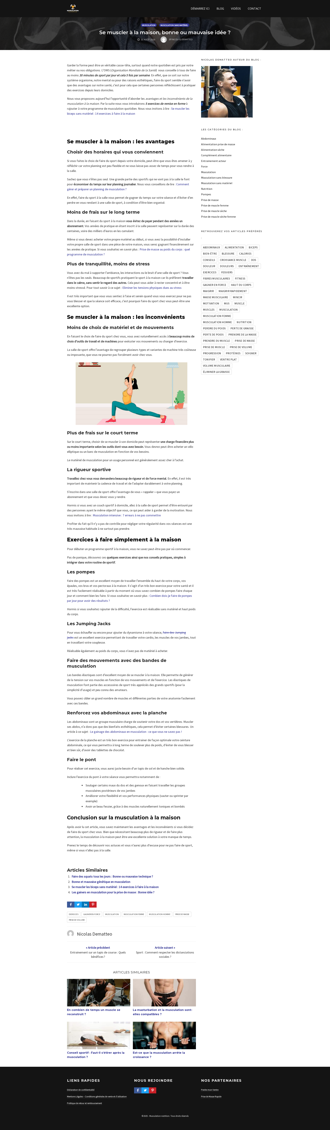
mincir (237, 297)
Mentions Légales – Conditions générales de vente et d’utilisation (97, 1096)
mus (227, 303)
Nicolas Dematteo (94, 934)
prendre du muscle (216, 340)
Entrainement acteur (213, 161)
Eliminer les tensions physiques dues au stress (152, 288)
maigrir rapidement (233, 291)
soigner (250, 353)
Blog (220, 8)
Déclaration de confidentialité (80, 1089)
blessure (228, 253)
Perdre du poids (214, 328)
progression (212, 353)
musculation (112, 914)
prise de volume (77, 920)
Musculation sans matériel (174, 25)
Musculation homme (159, 914)
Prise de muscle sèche (214, 211)
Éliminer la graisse (216, 372)
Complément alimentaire (216, 155)
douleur (209, 266)
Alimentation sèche (212, 149)
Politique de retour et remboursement (84, 1103)
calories (245, 253)
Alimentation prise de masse (218, 144)
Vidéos (236, 8)
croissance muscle (233, 260)
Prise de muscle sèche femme (218, 216)
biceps (253, 247)
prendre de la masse (242, 334)
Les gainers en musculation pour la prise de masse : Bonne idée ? (113, 892)
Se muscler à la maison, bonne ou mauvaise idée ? (165, 32)
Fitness (240, 278)
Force (204, 166)
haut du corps (241, 285)
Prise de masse (182, 914)
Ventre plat (228, 359)
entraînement (249, 266)
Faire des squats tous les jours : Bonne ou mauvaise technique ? (112, 876)
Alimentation (234, 247)
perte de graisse (242, 328)
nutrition (244, 322)
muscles (208, 309)
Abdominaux (208, 138)
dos (253, 260)
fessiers (227, 272)
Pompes (206, 194)
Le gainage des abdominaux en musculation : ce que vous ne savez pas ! (136, 732)
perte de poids (213, 334)
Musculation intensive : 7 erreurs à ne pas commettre (127, 515)
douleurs (227, 266)
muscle (239, 303)
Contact (254, 8)
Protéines (233, 353)
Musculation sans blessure (216, 177)
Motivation (211, 303)
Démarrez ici (200, 8)
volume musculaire (216, 365)
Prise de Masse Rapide (211, 1096)
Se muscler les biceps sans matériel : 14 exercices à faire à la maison (115, 887)
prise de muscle (214, 347)
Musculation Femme (134, 914)
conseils (209, 260)
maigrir (208, 291)
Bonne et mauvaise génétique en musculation (101, 882)
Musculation (148, 25)
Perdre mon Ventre (209, 1089)
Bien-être (210, 253)
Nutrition (206, 188)
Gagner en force (91, 914)
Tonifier (209, 359)
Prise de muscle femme (215, 205)
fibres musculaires (216, 278)
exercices (73, 914)
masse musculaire (215, 297)
